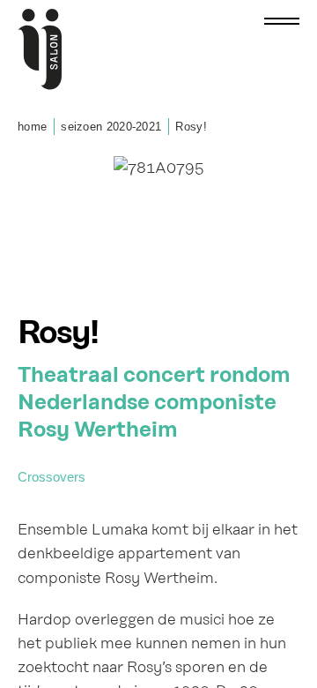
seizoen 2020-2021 (111, 126)
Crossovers (51, 476)
